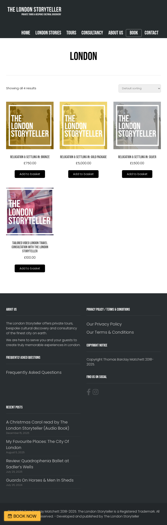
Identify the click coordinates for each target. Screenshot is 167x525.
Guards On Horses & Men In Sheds (40, 480)
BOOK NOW (24, 516)
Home (25, 33)
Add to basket (30, 174)
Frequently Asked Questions (34, 372)
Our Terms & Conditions (110, 332)
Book (134, 33)
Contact (151, 33)
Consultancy (92, 33)
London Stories (48, 33)
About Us (115, 33)
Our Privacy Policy (104, 324)
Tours (71, 33)
